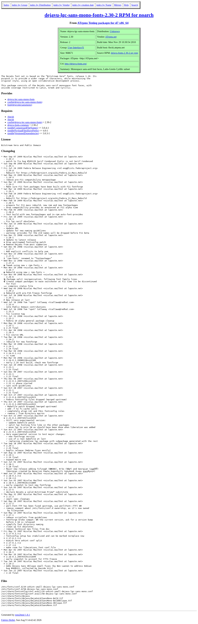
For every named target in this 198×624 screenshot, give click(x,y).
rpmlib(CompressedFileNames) (22, 128)
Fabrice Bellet (8, 620)
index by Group (19, 5)
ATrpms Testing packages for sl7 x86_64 (103, 23)
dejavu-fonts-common (18, 125)
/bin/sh (10, 116)
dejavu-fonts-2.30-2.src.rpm (124, 53)
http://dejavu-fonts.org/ (76, 63)
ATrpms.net (110, 36)
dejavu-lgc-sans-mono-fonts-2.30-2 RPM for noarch (99, 15)
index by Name (103, 5)
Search (134, 5)
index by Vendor (61, 5)
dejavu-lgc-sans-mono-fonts (20, 99)
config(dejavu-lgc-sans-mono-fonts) (24, 102)
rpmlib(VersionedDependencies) (23, 133)
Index (6, 5)
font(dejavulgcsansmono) (19, 105)
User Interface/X (76, 47)
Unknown (115, 31)
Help (126, 5)
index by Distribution (40, 5)
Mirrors (117, 5)
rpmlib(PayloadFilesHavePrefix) (23, 130)
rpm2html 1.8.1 (22, 615)
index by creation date (83, 5)
